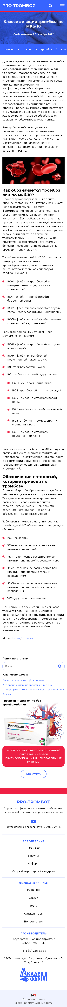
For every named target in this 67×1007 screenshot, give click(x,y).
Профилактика (55, 689)
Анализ (6, 694)
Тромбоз (33, 847)
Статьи (33, 897)
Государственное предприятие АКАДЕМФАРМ (33, 826)
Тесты (34, 905)
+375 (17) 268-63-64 (33, 950)
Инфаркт (33, 863)
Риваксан (33, 889)
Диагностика (36, 680)
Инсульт (33, 855)
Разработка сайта (33, 1001)
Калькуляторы (33, 913)
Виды (24, 689)
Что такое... (21, 680)
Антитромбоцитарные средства (21, 685)
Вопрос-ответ (33, 921)
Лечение (7, 680)
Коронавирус (37, 689)
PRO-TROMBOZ (18, 6)
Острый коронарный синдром (33, 871)
